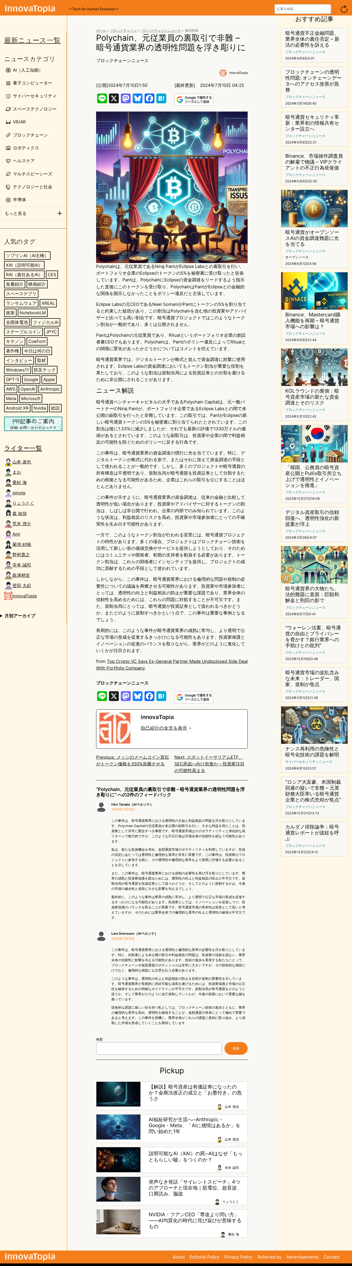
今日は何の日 (37, 350)
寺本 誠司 (21, 565)
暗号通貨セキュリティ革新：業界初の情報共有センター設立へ (312, 123)
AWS (10, 389)
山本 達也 (21, 462)
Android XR (17, 408)
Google (31, 379)
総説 (55, 408)
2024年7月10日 (123, 809)
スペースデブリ (21, 293)
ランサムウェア (21, 303)
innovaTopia (24, 595)
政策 (10, 312)
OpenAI (27, 389)
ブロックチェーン (123, 30)
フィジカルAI (45, 322)
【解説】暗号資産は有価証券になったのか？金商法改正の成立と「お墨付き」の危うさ (195, 1093)
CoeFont (37, 341)
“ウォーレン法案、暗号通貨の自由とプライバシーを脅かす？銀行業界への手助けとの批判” (313, 636)
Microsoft (30, 398)
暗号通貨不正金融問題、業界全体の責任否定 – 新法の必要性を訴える (312, 39)
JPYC (51, 331)
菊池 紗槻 (21, 544)
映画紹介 (37, 284)
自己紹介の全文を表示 (164, 728)
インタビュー (19, 360)
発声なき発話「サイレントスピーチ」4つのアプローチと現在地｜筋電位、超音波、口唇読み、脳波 (195, 1188)
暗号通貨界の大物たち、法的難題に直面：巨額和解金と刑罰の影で (312, 594)
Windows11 (17, 370)
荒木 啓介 (21, 523)
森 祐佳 (19, 513)
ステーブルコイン (23, 331)
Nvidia (39, 408)
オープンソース (297, 257)
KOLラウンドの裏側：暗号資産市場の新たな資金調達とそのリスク (312, 397)
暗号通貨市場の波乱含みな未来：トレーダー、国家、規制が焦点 (312, 678)
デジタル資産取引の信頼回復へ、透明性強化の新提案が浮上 (312, 518)
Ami (16, 534)
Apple (49, 379)
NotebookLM (33, 312)
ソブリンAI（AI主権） (27, 255)
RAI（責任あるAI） (24, 274)
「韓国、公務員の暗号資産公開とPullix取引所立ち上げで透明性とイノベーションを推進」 (313, 476)
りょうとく (23, 503)
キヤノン (14, 341)
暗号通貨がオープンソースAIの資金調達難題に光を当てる (312, 238)
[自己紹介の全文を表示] (190, 728)
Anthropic (50, 389)
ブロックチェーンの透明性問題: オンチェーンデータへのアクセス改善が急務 (313, 81)
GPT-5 (12, 379)
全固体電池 (17, 322)
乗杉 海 (19, 482)
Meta (11, 398)
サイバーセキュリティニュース (308, 762)
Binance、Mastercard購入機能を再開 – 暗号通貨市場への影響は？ (312, 321)
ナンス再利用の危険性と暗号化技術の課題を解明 (312, 752)
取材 (41, 360)
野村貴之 (21, 554)
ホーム (101, 30)
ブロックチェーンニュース (161, 30)
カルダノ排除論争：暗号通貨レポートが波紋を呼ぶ (312, 833)
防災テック (45, 370)
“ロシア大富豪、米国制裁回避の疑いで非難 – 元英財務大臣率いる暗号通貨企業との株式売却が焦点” (313, 791)
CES (52, 274)
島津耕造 (21, 575)
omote (19, 492)
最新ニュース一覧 (32, 40)
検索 (99, 1039)
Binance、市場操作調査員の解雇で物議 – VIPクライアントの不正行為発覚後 (314, 162)
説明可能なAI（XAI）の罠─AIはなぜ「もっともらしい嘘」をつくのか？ (195, 1156)
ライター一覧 (23, 448)
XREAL (48, 303)
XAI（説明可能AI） (24, 265)
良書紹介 (14, 284)
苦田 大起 (21, 585)
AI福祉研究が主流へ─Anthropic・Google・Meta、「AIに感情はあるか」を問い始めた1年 (194, 1125)
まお (16, 472)
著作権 (12, 350)
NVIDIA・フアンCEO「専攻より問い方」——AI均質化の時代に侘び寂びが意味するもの (195, 1220)
